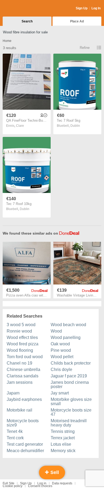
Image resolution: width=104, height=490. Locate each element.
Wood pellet (62, 356)
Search (27, 21)
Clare (20, 126)
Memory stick (63, 450)
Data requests (62, 483)
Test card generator (25, 444)
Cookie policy (12, 486)
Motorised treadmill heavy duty (69, 422)
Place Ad (77, 21)
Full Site (8, 483)
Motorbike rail (19, 410)
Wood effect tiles (22, 337)
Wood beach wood (68, 324)
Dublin (75, 126)
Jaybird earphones (24, 399)
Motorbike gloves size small (71, 401)
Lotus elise (61, 444)
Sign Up (81, 8)
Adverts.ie (24, 8)
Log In (96, 8)
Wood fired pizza (22, 344)
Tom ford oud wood (25, 356)
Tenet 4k (15, 431)
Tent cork (15, 438)
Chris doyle (61, 369)
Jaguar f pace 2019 (69, 376)
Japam (13, 393)
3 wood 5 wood (21, 324)
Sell (54, 472)
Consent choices (40, 486)
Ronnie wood (19, 331)
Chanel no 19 (19, 363)
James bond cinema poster (70, 384)
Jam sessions (20, 382)
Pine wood (61, 350)
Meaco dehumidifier (25, 450)
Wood (56, 331)
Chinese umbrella (23, 369)
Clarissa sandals (22, 376)
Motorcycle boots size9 (23, 422)
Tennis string (63, 431)
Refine (85, 48)
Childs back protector (71, 363)
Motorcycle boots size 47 (71, 412)
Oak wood (60, 344)
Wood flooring (20, 350)
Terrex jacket (63, 438)
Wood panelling (66, 337)
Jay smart (60, 393)
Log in (41, 483)
